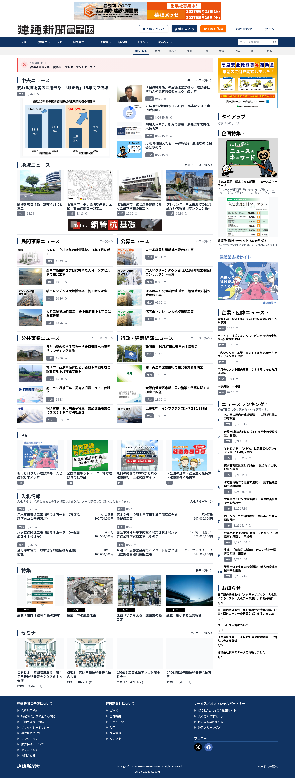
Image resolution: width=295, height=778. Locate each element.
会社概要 (113, 716)
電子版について (153, 28)
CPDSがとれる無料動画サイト (215, 710)
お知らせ (231, 588)
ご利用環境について (32, 722)
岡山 (253, 51)
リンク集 (113, 739)
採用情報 (113, 733)
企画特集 (231, 133)
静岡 (189, 51)
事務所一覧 (115, 722)
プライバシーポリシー (33, 727)
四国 (237, 51)
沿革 (110, 727)
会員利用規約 (27, 710)
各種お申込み (184, 28)
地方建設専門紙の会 (208, 722)
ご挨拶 (112, 710)
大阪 (221, 51)
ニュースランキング (243, 404)
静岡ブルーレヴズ (207, 727)
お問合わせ (244, 28)
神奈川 (173, 51)
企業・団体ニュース (243, 312)
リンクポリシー (29, 739)
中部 (205, 51)
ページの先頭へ (268, 766)
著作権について (29, 733)
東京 (157, 51)
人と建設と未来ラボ (208, 716)
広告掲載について (30, 744)
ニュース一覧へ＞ (102, 241)
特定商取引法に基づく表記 (36, 716)
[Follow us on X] (198, 747)
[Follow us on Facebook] (208, 747)
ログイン (268, 28)
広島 (270, 51)
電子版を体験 (213, 28)
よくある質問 (27, 750)
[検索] (274, 42)
